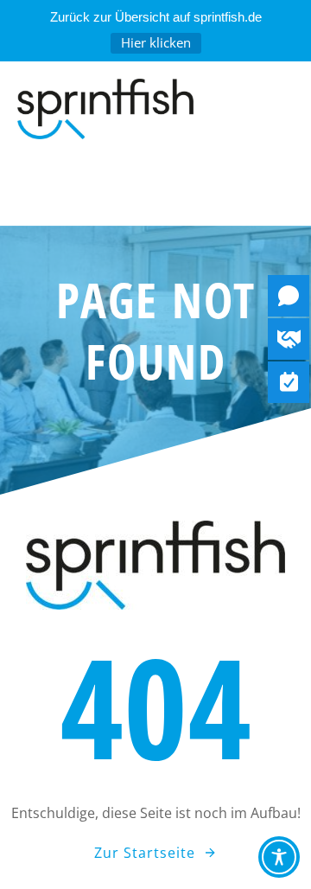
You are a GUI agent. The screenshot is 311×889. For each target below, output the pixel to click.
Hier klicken (156, 42)
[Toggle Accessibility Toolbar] (279, 857)
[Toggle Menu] (155, 191)
